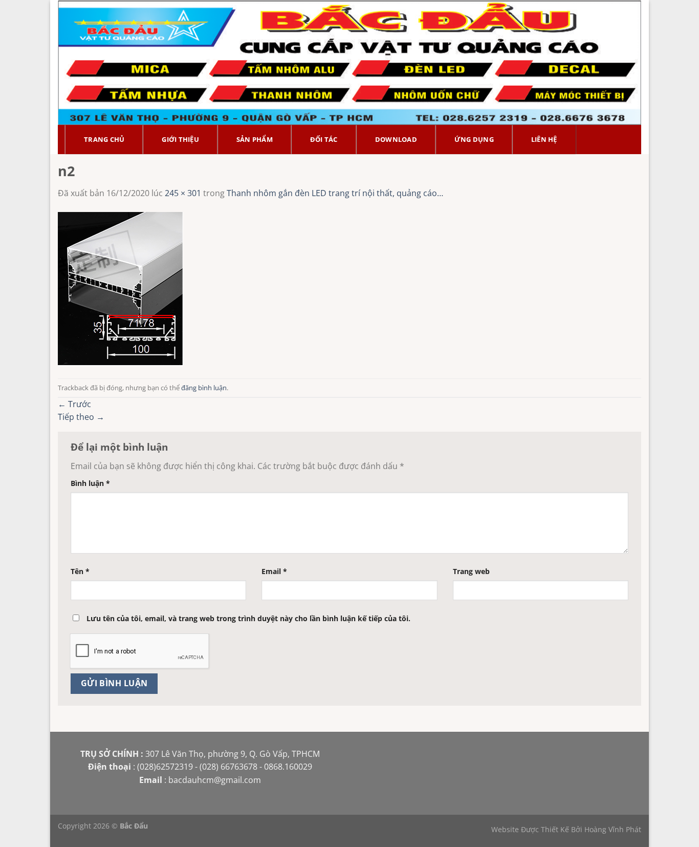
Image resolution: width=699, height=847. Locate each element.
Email (274, 571)
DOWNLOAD (396, 139)
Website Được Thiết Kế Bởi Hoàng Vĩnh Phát (566, 829)
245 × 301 (183, 193)
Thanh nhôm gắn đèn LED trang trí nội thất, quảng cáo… (335, 193)
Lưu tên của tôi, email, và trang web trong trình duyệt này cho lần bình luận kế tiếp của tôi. (248, 618)
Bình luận (90, 483)
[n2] (120, 288)
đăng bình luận (204, 387)
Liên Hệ (544, 139)
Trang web (471, 571)
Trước (74, 404)
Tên (80, 571)
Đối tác (324, 139)
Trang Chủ (104, 139)
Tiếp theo (81, 416)
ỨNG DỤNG (474, 139)
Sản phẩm (254, 139)
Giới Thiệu (180, 139)
